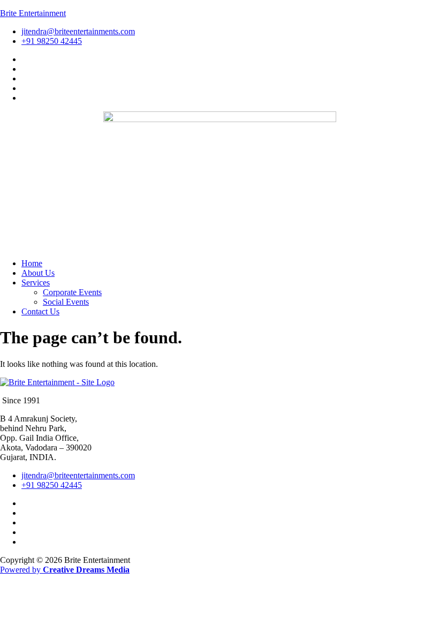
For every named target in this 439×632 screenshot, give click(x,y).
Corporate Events (72, 292)
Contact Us (40, 311)
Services (35, 282)
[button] (230, 283)
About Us (38, 272)
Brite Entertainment (33, 13)
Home (31, 263)
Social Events (66, 301)
